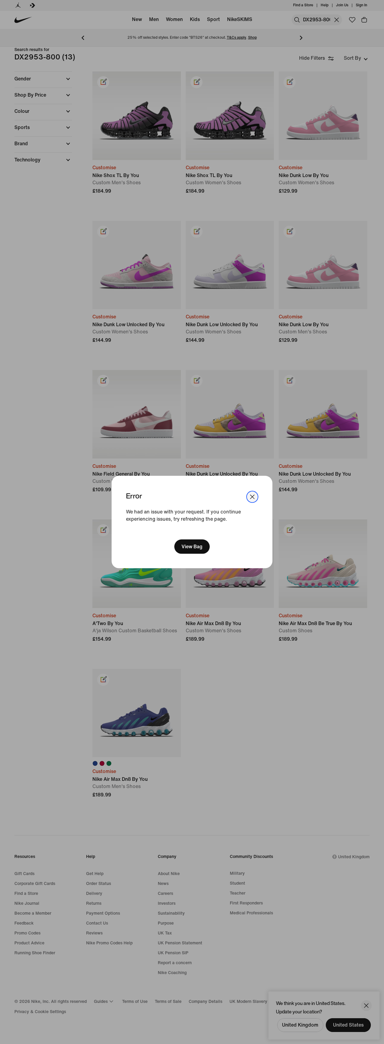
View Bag (192, 546)
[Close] (252, 496)
